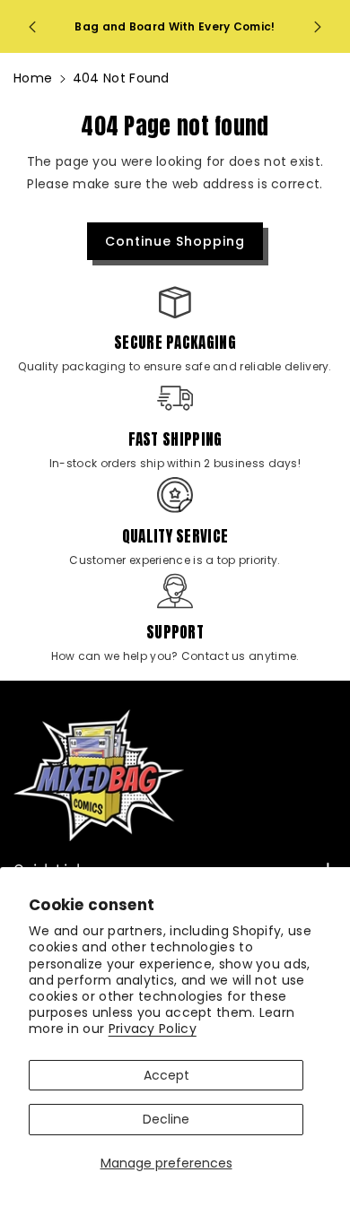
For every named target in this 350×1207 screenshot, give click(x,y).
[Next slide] (318, 27)
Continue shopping (175, 241)
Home (32, 78)
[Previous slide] (32, 27)
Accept (166, 1075)
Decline (166, 1119)
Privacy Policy (153, 1029)
